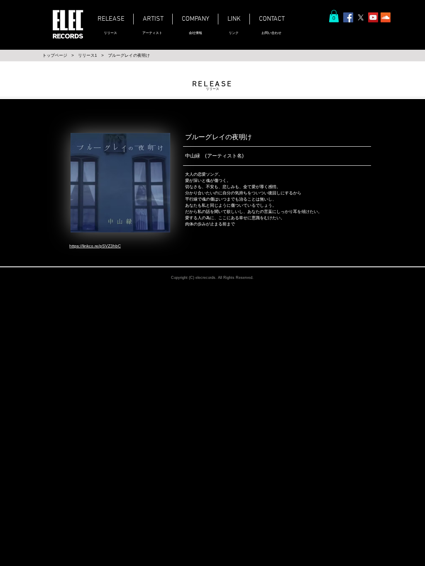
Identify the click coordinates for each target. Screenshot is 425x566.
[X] (361, 17)
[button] (334, 16)
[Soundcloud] (386, 17)
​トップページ (54, 55)
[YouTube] (373, 17)
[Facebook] (348, 17)
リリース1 (87, 55)
